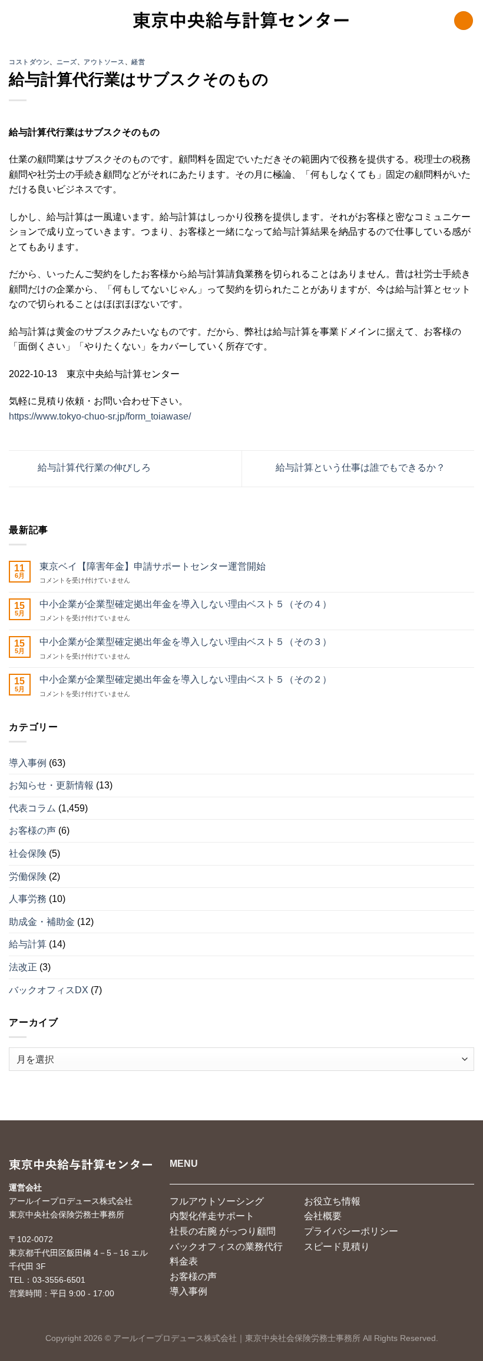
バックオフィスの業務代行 (226, 1247)
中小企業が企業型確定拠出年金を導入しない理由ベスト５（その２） (185, 679)
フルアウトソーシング (217, 1201)
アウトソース (104, 61)
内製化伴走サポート (212, 1216)
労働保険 (28, 876)
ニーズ (67, 61)
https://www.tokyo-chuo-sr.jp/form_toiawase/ (100, 416)
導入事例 (28, 763)
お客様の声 (32, 831)
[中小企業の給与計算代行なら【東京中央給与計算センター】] (241, 20)
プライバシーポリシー (351, 1231)
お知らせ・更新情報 (51, 785)
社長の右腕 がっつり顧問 (223, 1231)
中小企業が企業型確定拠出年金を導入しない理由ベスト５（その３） (185, 642)
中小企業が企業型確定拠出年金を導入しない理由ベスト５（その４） (185, 604)
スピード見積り (337, 1247)
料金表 (184, 1261)
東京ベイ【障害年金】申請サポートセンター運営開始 (152, 566)
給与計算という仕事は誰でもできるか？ (362, 468)
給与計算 (28, 944)
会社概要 (323, 1216)
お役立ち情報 (332, 1201)
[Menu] (463, 21)
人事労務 (28, 899)
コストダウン (29, 61)
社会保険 (28, 853)
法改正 (23, 967)
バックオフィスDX (48, 990)
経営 (138, 61)
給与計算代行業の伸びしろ (93, 468)
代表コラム (32, 808)
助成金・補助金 (42, 922)
